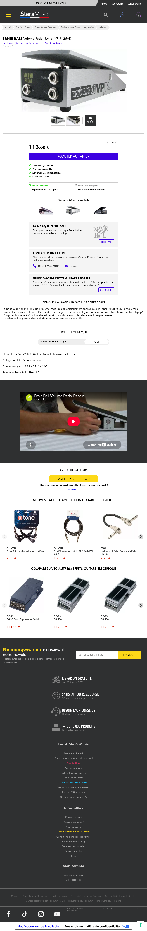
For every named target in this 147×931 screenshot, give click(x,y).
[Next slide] (140, 536)
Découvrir (107, 242)
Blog (73, 856)
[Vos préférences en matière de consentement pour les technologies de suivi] (140, 924)
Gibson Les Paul (19, 896)
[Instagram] (41, 914)
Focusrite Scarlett (127, 896)
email (73, 266)
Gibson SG (76, 896)
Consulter (106, 290)
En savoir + (73, 489)
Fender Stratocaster (39, 896)
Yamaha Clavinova (93, 896)
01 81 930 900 (79, 714)
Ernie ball (102, 27)
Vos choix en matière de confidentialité (92, 926)
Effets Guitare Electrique (45, 27)
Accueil (8, 27)
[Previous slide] (4, 536)
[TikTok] (24, 914)
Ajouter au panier (73, 156)
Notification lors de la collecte (38, 926)
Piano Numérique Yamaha (108, 900)
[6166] (46, 210)
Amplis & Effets (23, 27)
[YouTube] (57, 914)
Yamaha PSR (111, 896)
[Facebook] (8, 914)
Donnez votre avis (73, 479)
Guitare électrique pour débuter (42, 900)
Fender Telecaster (59, 896)
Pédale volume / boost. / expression (77, 27)
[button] (58, 120)
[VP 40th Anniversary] (100, 210)
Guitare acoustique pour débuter (76, 900)
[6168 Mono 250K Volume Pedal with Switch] (73, 210)
